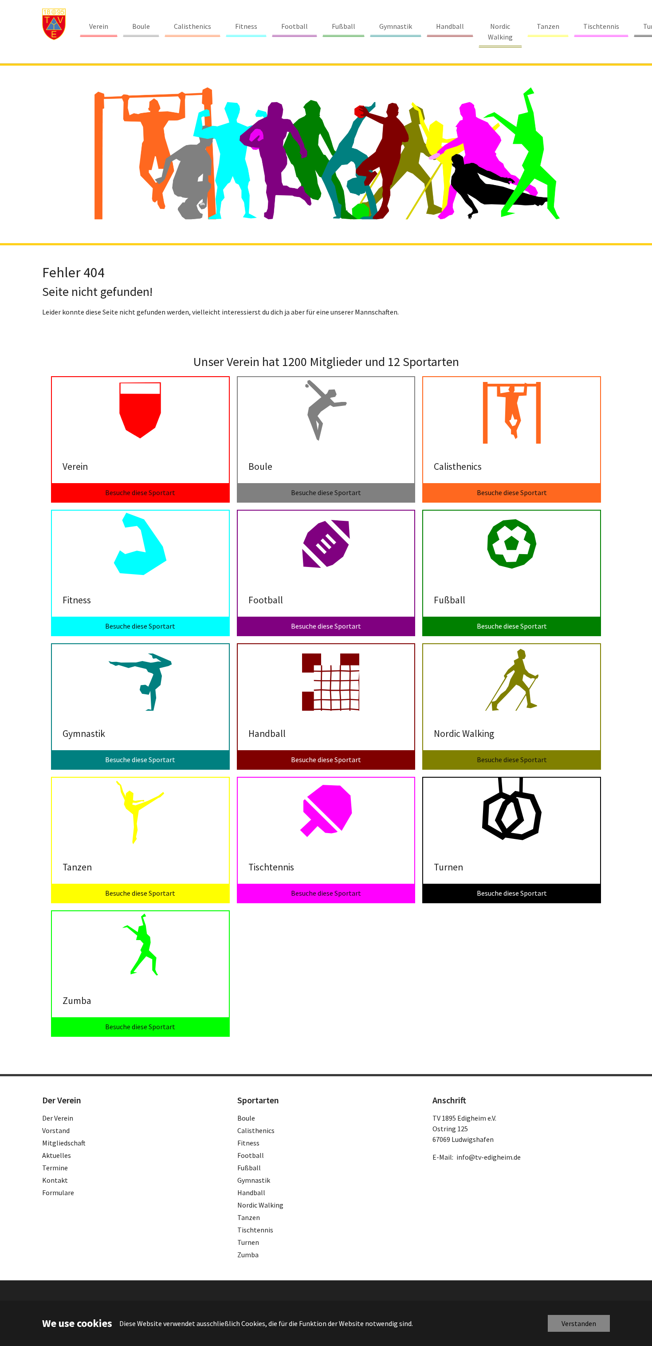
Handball (251, 1192)
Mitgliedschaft (64, 1142)
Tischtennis (255, 1229)
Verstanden (579, 1323)
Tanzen (248, 1217)
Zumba (248, 1254)
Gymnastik (253, 1180)
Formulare (58, 1192)
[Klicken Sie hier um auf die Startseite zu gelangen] (54, 24)
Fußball (249, 1167)
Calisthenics (256, 1130)
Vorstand (56, 1130)
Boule (246, 1118)
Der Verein (57, 1118)
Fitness (248, 1142)
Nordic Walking (260, 1204)
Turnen (248, 1242)
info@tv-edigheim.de (488, 1157)
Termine (55, 1167)
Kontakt (55, 1180)
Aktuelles (56, 1155)
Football (250, 1155)
